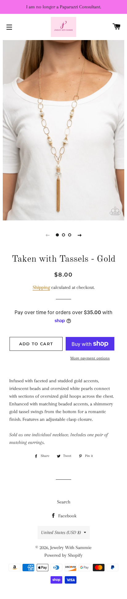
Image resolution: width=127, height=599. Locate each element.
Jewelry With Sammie (71, 547)
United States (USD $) (61, 532)
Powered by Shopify (63, 555)
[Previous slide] (47, 235)
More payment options (90, 358)
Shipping (41, 287)
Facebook (66, 516)
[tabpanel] (63, 129)
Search (63, 502)
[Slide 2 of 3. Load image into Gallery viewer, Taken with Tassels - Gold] (63, 235)
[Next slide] (79, 235)
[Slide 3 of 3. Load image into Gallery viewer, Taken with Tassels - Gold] (70, 235)
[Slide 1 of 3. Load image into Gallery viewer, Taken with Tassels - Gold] (57, 235)
